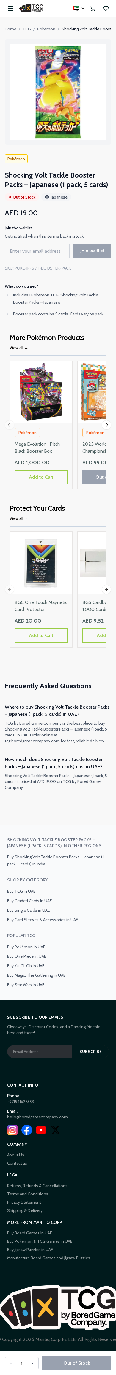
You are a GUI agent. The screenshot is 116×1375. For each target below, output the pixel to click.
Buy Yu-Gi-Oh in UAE (25, 965)
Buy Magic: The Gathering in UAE (36, 975)
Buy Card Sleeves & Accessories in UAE (42, 919)
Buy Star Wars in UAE (25, 984)
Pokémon (46, 29)
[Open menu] (11, 8)
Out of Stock (76, 1363)
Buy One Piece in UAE (26, 956)
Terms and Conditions (27, 1194)
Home (10, 29)
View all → (19, 347)
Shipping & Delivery (25, 1210)
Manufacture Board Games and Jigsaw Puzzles (48, 1257)
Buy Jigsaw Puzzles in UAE (30, 1249)
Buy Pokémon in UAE (26, 947)
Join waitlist (92, 251)
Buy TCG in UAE (21, 891)
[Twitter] (55, 1130)
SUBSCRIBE (90, 1051)
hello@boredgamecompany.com (37, 1117)
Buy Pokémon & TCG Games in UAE (39, 1241)
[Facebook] (26, 1130)
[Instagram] (12, 1130)
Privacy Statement (24, 1202)
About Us (15, 1155)
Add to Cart (41, 477)
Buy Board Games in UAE (29, 1233)
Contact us (17, 1163)
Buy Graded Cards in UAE (29, 900)
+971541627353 (20, 1101)
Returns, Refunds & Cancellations (37, 1185)
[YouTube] (41, 1130)
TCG (27, 29)
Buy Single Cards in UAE (28, 910)
